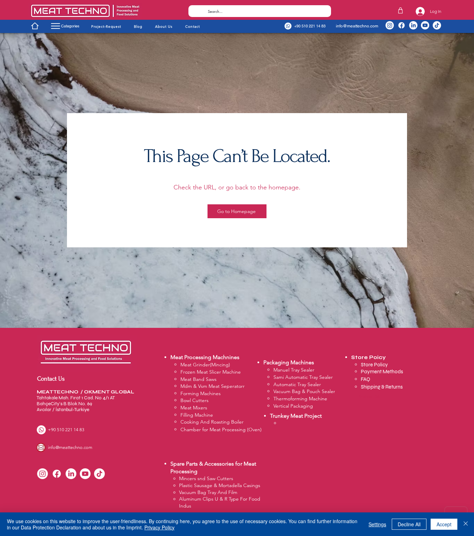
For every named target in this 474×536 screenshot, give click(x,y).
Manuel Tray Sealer (293, 370)
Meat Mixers (193, 408)
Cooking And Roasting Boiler (212, 422)
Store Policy (375, 364)
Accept (444, 524)
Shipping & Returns (382, 387)
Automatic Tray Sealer (297, 384)
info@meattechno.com (357, 26)
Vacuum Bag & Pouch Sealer (304, 391)
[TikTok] (437, 25)
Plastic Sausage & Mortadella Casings (219, 485)
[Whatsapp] (288, 26)
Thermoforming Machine (300, 398)
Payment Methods (382, 371)
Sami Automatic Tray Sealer (303, 377)
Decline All (409, 524)
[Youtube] (425, 25)
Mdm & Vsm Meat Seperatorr (212, 386)
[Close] (466, 524)
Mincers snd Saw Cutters (206, 478)
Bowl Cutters (194, 400)
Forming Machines (200, 393)
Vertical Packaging (293, 406)
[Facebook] (401, 25)
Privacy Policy (159, 527)
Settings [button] (377, 524)
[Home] (34, 26)
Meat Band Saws (198, 379)
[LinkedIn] (413, 25)
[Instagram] (390, 25)
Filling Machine (196, 415)
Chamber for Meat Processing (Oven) (221, 429)
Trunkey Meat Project (296, 415)
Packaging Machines (288, 362)
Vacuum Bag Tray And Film (208, 492)
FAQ (365, 379)
